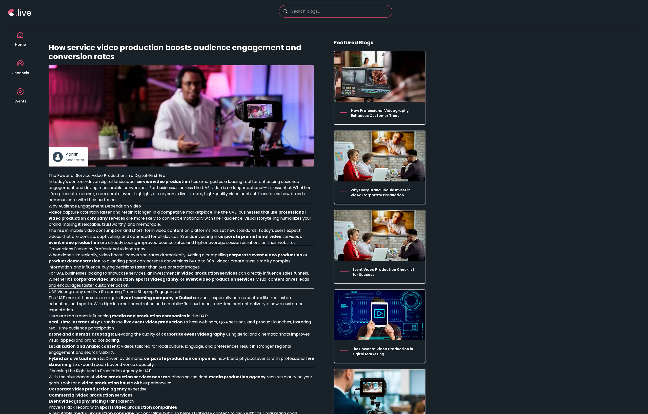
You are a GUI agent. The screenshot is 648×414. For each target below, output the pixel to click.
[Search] (285, 11)
